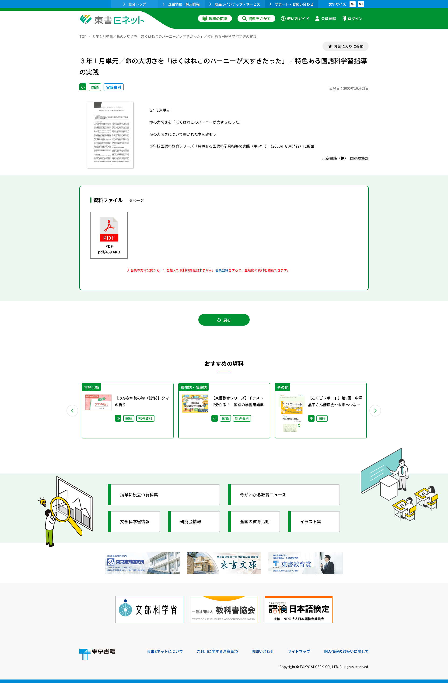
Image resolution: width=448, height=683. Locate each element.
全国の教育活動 (255, 521)
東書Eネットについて (165, 651)
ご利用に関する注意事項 (217, 651)
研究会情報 (190, 521)
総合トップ (137, 4)
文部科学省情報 (135, 521)
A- (352, 4)
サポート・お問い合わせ (294, 4)
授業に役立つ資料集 (139, 494)
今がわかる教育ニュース (263, 494)
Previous (72, 411)
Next (375, 411)
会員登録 (328, 18)
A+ (361, 4)
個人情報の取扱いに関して (346, 651)
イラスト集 (310, 521)
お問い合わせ (263, 651)
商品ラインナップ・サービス (237, 4)
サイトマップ (299, 651)
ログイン (355, 18)
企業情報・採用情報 (184, 4)
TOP (83, 36)
